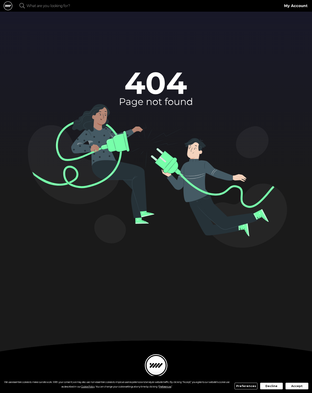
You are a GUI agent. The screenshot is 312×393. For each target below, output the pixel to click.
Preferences (246, 386)
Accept (296, 386)
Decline (271, 386)
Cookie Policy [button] (88, 386)
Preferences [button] (165, 386)
